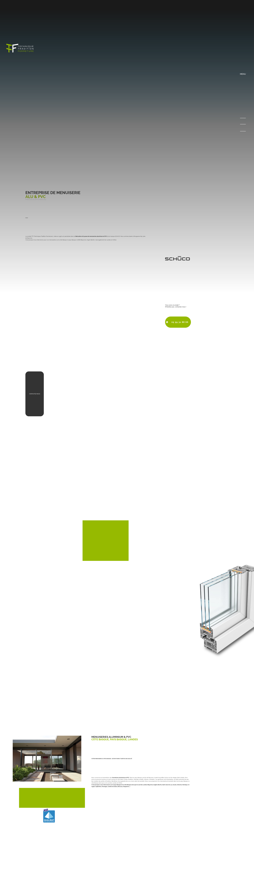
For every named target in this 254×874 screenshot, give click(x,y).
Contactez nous (34, 394)
